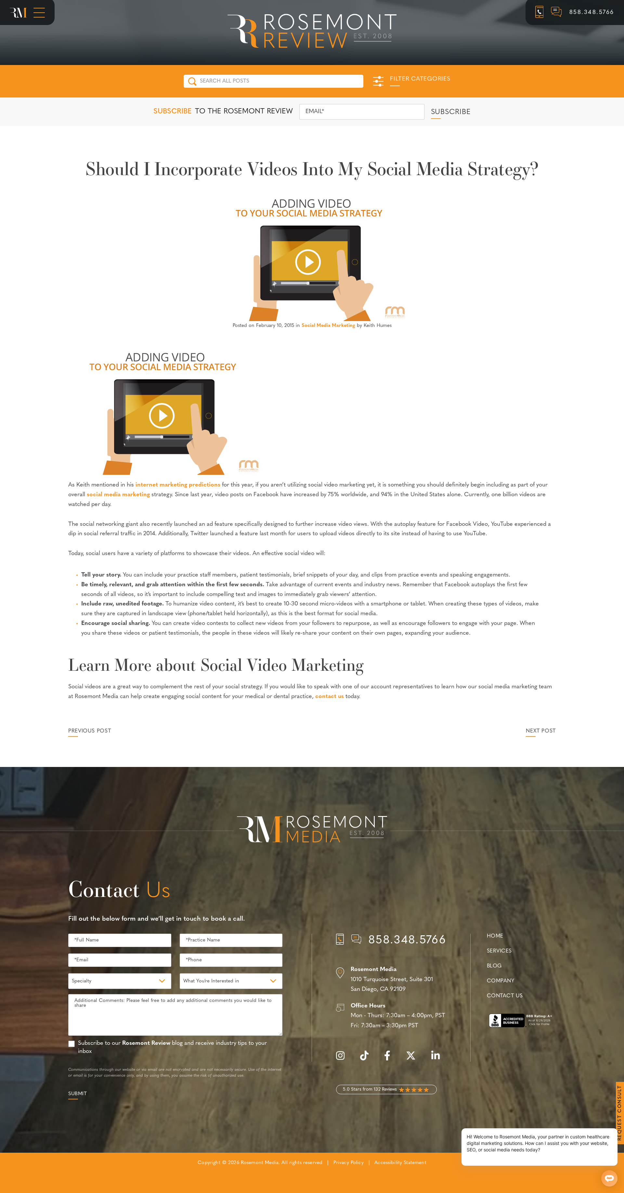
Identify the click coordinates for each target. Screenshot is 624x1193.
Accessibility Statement (400, 1163)
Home (495, 936)
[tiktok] (367, 1059)
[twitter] (414, 1059)
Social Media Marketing (328, 325)
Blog (494, 966)
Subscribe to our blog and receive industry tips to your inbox (172, 1048)
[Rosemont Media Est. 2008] (312, 830)
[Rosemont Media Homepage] (18, 13)
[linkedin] (438, 1059)
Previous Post (89, 731)
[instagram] (343, 1059)
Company (500, 981)
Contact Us (505, 996)
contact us (329, 697)
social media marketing (118, 495)
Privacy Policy (348, 1163)
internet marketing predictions (178, 485)
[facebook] (390, 1059)
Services (499, 951)
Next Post (541, 731)
